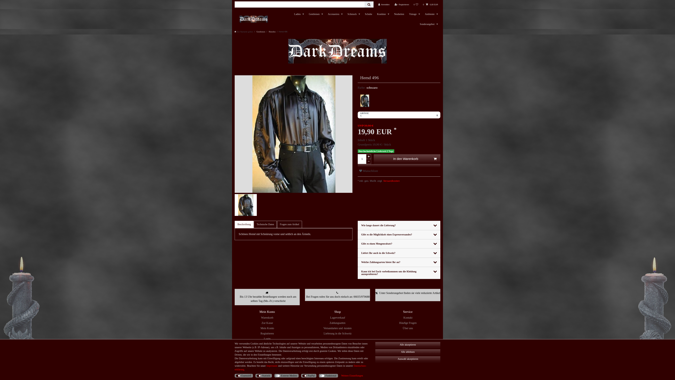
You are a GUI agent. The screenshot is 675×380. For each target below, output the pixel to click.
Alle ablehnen (408, 352)
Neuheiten (399, 14)
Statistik (266, 375)
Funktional (331, 375)
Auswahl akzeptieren (408, 359)
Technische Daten (265, 224)
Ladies (297, 14)
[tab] (244, 224)
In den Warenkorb (405, 159)
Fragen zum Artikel (289, 224)
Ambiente (430, 14)
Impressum (271, 366)
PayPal (311, 375)
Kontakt (407, 317)
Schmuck (352, 14)
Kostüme (382, 14)
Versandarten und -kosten (337, 328)
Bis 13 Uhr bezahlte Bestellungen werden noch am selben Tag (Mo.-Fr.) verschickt (268, 298)
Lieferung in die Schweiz (338, 333)
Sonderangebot (427, 24)
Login (267, 338)
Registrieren (267, 333)
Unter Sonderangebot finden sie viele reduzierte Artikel (409, 293)
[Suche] (369, 4)
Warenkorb (267, 317)
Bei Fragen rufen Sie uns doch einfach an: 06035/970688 (338, 296)
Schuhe (368, 14)
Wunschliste (370, 171)
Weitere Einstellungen (352, 375)
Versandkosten (391, 180)
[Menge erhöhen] (368, 156)
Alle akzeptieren (408, 344)
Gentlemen (314, 14)
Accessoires (334, 14)
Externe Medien (289, 375)
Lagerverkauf (337, 317)
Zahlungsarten (337, 322)
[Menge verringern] (368, 161)
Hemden (272, 32)
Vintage (413, 14)
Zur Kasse (267, 322)
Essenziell (246, 375)
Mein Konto (267, 328)
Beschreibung (244, 224)
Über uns (408, 328)
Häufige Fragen (408, 322)
